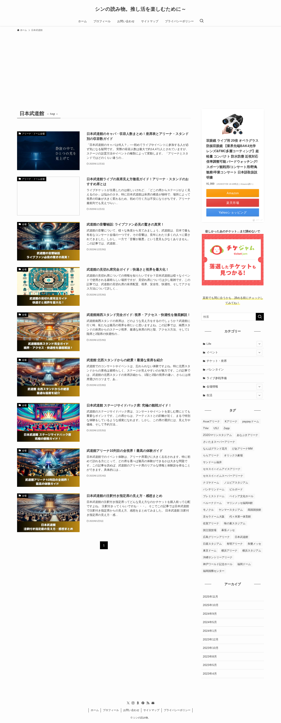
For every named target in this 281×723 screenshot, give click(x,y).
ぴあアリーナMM (242, 448)
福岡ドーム (244, 564)
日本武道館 (241, 536)
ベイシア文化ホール (241, 496)
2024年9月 (210, 613)
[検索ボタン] (201, 21)
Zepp (227, 428)
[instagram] (133, 703)
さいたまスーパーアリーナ (219, 441)
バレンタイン (215, 369)
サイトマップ (151, 710)
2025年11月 (210, 596)
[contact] (153, 703)
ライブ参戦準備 (217, 378)
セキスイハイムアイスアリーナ (221, 469)
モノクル (208, 509)
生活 (209, 395)
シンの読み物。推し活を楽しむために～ (140, 9)
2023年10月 (210, 647)
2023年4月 (210, 673)
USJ (216, 428)
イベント (212, 352)
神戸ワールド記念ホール (217, 564)
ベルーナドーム (212, 503)
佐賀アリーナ (211, 523)
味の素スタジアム (234, 523)
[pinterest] (143, 703)
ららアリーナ (211, 455)
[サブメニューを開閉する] (259, 344)
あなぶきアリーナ (247, 435)
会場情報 (212, 386)
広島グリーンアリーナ (216, 536)
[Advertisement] (140, 64)
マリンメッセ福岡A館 (240, 503)
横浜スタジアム (251, 550)
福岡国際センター (213, 570)
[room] (138, 703)
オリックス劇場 (233, 455)
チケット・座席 (217, 360)
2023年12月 (210, 639)
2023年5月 (210, 665)
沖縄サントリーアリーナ (217, 557)
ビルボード (236, 489)
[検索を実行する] (260, 317)
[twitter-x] (128, 703)
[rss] (148, 703)
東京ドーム (209, 550)
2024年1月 (210, 630)
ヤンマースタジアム (231, 509)
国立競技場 (209, 530)
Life (209, 343)
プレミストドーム (213, 496)
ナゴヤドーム (211, 482)
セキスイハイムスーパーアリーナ (223, 475)
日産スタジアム (212, 543)
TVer (206, 428)
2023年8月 (210, 656)
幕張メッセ (228, 530)
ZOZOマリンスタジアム (217, 435)
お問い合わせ (131, 710)
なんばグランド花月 (215, 448)
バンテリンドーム (213, 489)
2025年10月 (210, 605)
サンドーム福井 (212, 462)
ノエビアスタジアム (236, 482)
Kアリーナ (231, 421)
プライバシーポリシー (177, 710)
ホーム (95, 710)
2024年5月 (210, 622)
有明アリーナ (235, 543)
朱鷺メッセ (254, 543)
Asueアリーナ (211, 421)
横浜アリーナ (229, 550)
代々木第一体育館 (240, 516)
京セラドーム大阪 (213, 516)
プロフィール (111, 710)
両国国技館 (254, 509)
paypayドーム (250, 421)
